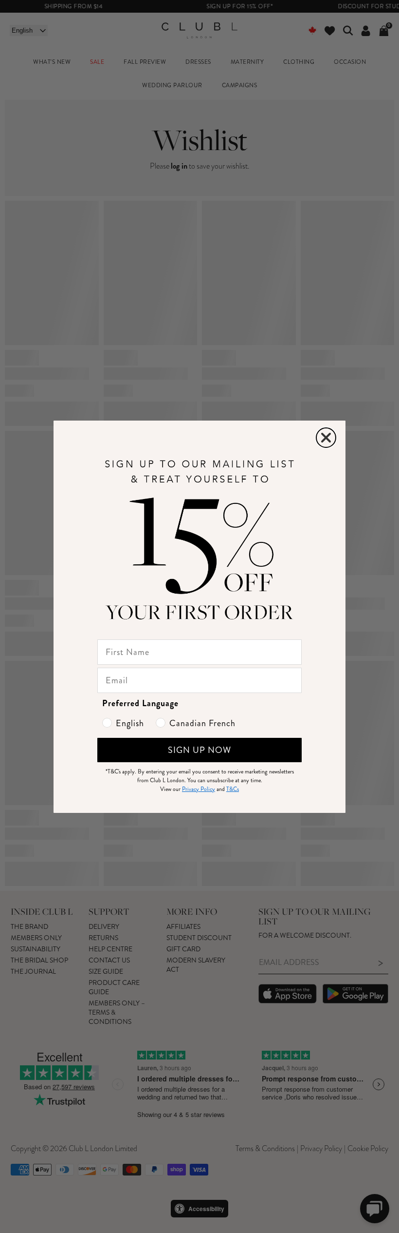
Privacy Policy (198, 789)
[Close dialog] (326, 437)
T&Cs (232, 789)
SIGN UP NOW (199, 750)
